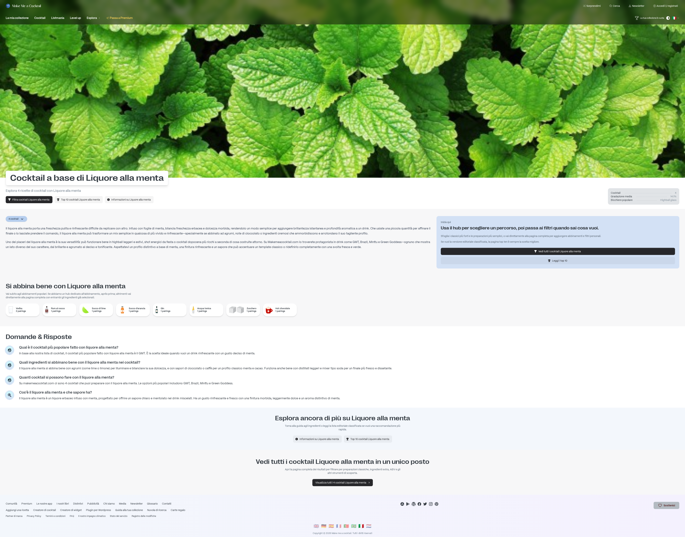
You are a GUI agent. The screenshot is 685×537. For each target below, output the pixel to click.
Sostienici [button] (669, 505)
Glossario (152, 503)
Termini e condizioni (55, 516)
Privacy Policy (34, 516)
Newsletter (638, 5)
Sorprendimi (593, 5)
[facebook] (419, 504)
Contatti (166, 503)
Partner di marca (14, 516)
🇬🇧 (316, 526)
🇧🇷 (353, 526)
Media (122, 503)
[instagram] (431, 504)
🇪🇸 (331, 526)
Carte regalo (178, 510)
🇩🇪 (323, 526)
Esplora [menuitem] (92, 18)
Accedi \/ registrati (667, 5)
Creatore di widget (71, 510)
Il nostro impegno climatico (92, 516)
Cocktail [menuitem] (39, 18)
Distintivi (78, 503)
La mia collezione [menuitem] (17, 18)
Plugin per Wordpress (98, 510)
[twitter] (425, 504)
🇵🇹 (346, 526)
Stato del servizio (118, 516)
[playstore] (408, 504)
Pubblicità (93, 503)
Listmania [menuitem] (57, 18)
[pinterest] (436, 504)
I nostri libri (63, 503)
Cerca (616, 5)
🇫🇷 (338, 526)
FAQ (72, 516)
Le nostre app (44, 503)
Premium (26, 503)
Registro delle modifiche (144, 516)
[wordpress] (414, 504)
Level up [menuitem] (75, 18)
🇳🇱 (368, 526)
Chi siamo (109, 503)
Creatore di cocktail (44, 510)
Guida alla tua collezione (129, 510)
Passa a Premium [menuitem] (121, 18)
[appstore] (402, 504)
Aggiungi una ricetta (17, 510)
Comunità (11, 503)
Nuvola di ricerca (156, 510)
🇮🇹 (361, 526)
